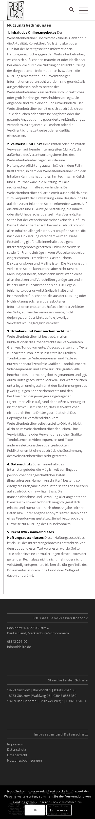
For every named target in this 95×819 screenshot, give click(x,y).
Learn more (59, 810)
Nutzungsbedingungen (24, 760)
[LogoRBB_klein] (39, 10)
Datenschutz (16, 749)
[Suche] (69, 10)
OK (34, 810)
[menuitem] (69, 10)
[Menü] (81, 10)
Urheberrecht (17, 755)
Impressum (15, 744)
